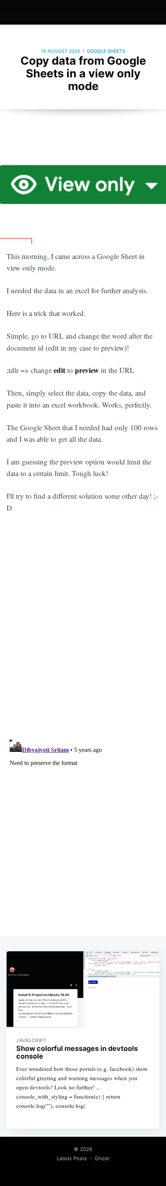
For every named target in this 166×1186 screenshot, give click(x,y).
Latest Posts (72, 1158)
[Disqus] (83, 636)
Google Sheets (106, 51)
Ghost (102, 1158)
